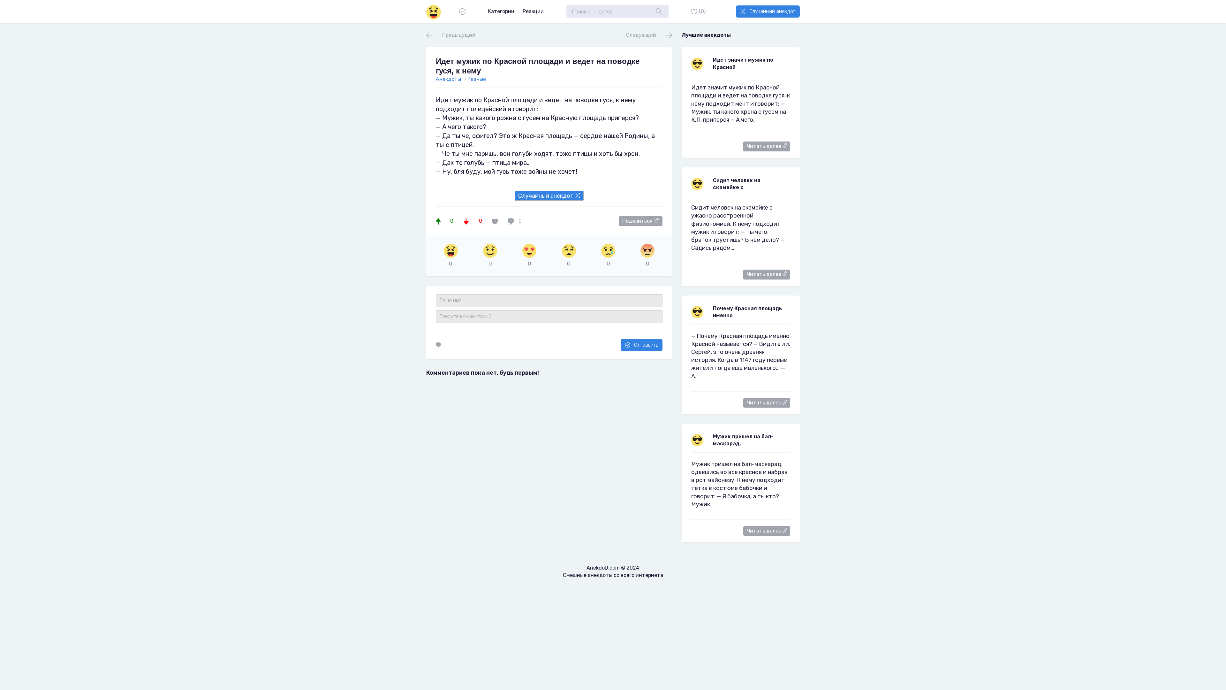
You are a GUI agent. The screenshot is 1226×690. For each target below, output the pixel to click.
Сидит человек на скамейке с (737, 183)
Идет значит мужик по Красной (743, 63)
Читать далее (765, 146)
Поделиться (638, 221)
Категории (501, 11)
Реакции (533, 11)
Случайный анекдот (772, 11)
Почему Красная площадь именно (747, 311)
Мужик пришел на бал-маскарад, (743, 440)
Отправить (646, 345)
